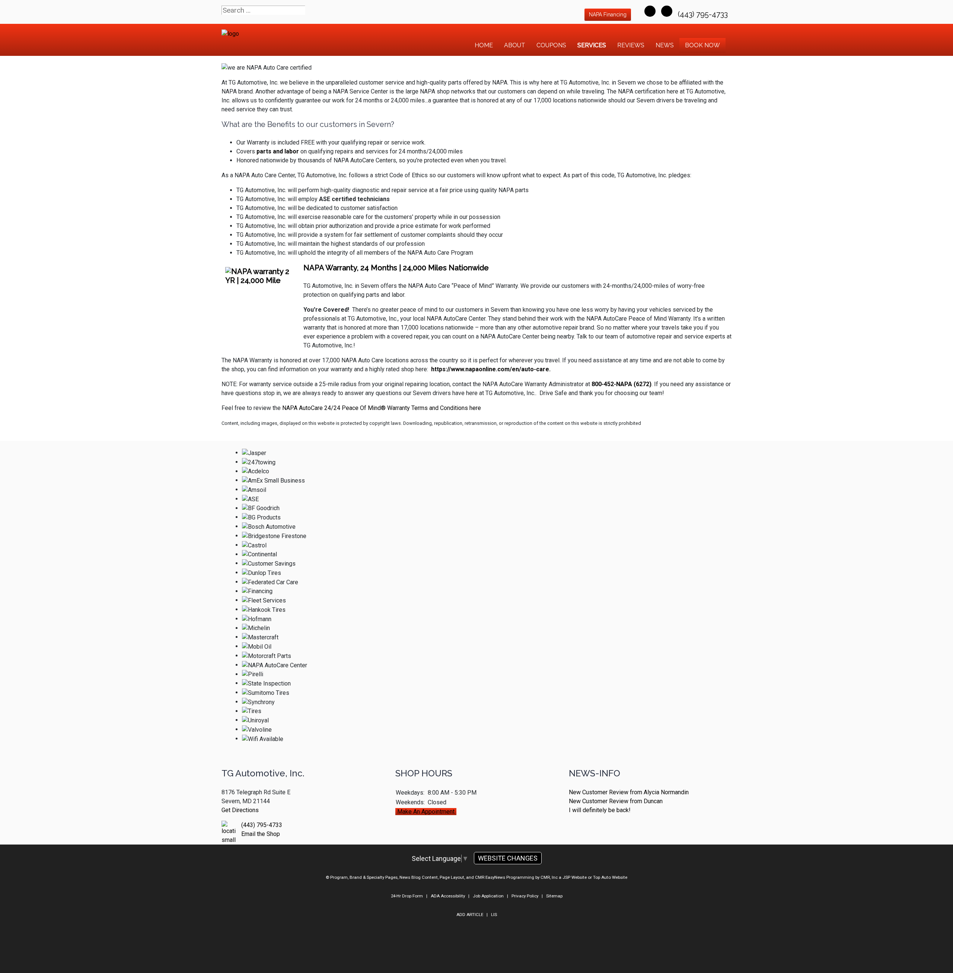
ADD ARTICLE (469, 914)
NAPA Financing (608, 15)
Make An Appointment (426, 811)
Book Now (702, 45)
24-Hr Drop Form (407, 896)
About (514, 45)
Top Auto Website (610, 877)
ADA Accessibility (448, 896)
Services (591, 45)
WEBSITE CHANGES (508, 858)
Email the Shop (260, 833)
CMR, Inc (549, 877)
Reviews (630, 45)
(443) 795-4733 (704, 14)
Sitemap (554, 896)
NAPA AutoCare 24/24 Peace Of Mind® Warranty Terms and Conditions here (381, 407)
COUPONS (551, 45)
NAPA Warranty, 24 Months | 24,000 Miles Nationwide (396, 267)
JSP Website (574, 877)
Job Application (488, 896)
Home (484, 45)
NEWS (665, 45)
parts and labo (276, 151)
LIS (494, 914)
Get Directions (240, 810)
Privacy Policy (524, 896)
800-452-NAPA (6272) (621, 384)
